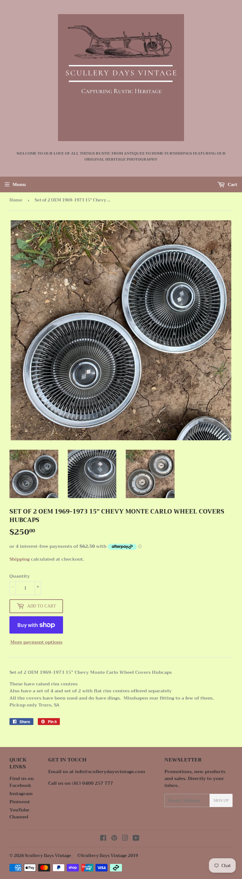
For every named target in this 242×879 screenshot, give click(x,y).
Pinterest (19, 801)
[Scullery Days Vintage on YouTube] (136, 839)
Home (15, 200)
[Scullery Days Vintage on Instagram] (125, 839)
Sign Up (221, 800)
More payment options (36, 642)
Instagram (21, 793)
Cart (232, 184)
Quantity (19, 576)
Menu (19, 184)
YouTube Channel (19, 813)
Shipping (19, 559)
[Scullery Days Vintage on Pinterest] (114, 839)
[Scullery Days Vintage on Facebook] (103, 839)
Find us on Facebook (21, 782)
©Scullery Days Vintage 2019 (107, 855)
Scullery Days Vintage (48, 855)
